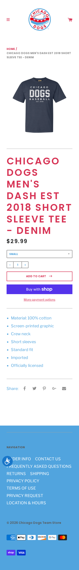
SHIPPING (39, 473)
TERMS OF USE (21, 488)
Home (11, 49)
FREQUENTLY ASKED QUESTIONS (39, 466)
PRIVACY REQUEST (25, 495)
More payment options (39, 299)
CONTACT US (48, 459)
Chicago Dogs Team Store (40, 523)
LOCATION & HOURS (26, 503)
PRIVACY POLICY (23, 481)
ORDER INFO (19, 459)
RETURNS (16, 473)
